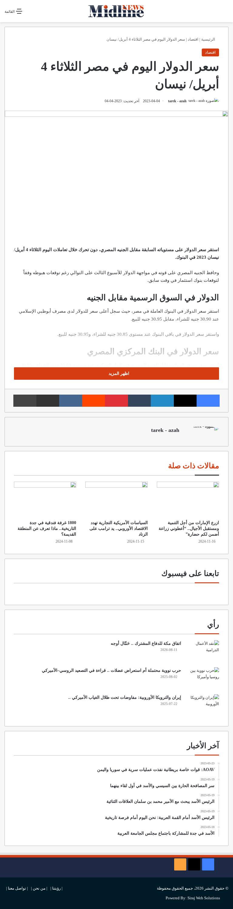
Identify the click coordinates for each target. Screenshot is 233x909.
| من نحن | (39, 888)
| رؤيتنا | (56, 888)
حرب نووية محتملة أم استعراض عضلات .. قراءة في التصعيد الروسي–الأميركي (111, 670)
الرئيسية (208, 39)
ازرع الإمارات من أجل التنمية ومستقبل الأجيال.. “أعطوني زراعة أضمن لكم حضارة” (189, 528)
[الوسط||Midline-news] (116, 11)
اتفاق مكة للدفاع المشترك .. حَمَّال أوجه (146, 643)
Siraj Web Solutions (203, 898)
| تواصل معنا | (17, 888)
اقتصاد (193, 39)
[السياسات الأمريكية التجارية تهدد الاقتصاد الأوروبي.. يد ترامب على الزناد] (116, 499)
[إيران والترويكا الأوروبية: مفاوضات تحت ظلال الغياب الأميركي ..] (202, 705)
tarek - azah (177, 101)
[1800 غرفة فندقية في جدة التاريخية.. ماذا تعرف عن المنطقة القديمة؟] (45, 499)
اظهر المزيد (118, 373)
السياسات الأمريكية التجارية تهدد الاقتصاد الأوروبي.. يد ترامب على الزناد (118, 528)
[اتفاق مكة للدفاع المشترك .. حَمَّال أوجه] (202, 651)
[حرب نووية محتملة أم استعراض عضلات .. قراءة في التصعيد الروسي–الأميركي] (202, 678)
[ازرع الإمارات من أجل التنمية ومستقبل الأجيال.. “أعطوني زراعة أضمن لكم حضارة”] (188, 499)
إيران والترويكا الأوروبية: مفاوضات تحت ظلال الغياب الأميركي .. (124, 697)
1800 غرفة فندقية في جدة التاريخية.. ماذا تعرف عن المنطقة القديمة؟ (47, 528)
